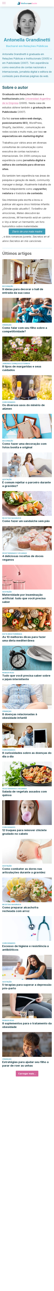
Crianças (6, 325)
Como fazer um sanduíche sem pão (26, 521)
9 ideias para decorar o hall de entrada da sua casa (22, 291)
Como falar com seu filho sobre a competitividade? (24, 329)
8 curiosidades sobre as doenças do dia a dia (27, 754)
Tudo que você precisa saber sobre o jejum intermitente (26, 677)
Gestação (7, 479)
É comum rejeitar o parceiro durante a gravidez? (26, 484)
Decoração (7, 286)
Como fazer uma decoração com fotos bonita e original (24, 445)
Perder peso (8, 673)
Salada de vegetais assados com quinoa (24, 793)
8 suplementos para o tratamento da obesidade (27, 1025)
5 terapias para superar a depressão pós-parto (27, 986)
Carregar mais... (27, 1073)
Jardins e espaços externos (16, 363)
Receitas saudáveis (11, 518)
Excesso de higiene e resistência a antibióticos (25, 947)
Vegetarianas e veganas (14, 553)
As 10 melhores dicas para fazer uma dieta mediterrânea (24, 638)
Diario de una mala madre (27, 231)
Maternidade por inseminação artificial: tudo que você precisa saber (24, 598)
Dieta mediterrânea (12, 634)
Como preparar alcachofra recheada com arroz (20, 909)
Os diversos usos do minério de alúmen (23, 406)
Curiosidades (8, 402)
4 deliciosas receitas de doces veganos (22, 557)
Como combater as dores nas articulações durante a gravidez (23, 870)
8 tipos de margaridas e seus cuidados (21, 368)
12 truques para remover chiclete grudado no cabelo (24, 832)
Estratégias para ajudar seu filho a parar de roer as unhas (25, 1063)
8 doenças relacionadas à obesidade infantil (19, 716)
